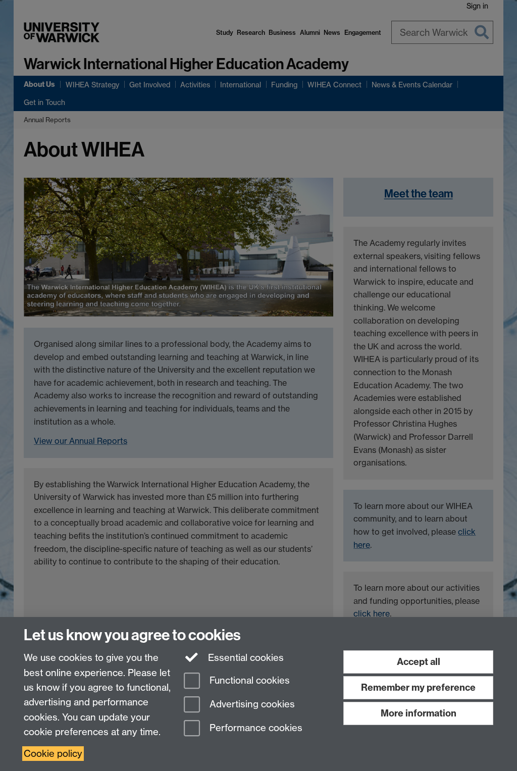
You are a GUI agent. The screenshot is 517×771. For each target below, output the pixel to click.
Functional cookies (248, 681)
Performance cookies (254, 728)
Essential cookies (244, 657)
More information (418, 713)
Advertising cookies (251, 704)
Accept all (418, 661)
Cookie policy (53, 753)
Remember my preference (418, 687)
